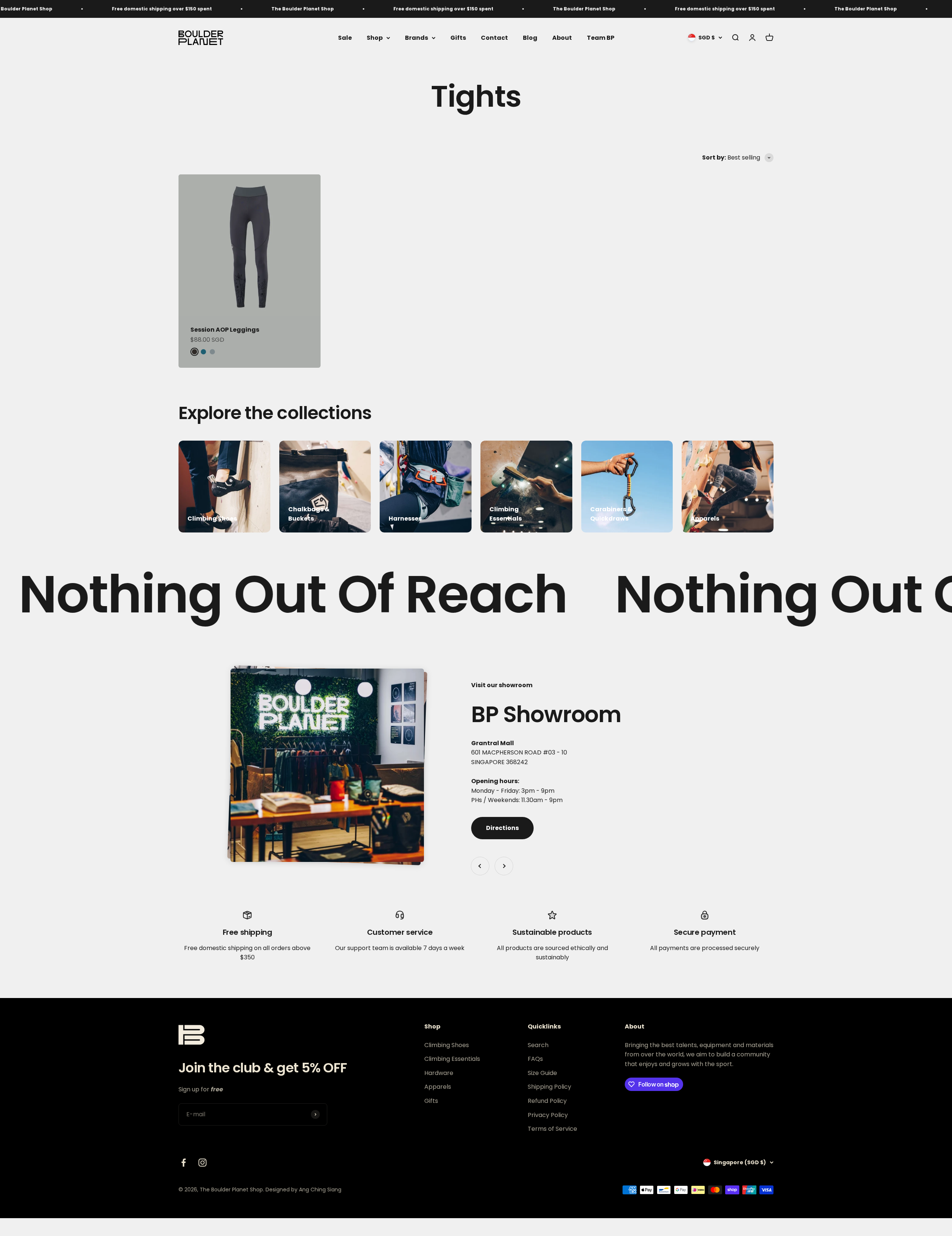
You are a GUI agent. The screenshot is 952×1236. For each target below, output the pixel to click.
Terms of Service (552, 1128)
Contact (494, 37)
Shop (375, 37)
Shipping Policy (549, 1086)
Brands (416, 37)
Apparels (437, 1086)
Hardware (438, 1073)
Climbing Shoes (446, 1045)
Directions (502, 828)
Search (538, 1045)
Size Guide (542, 1073)
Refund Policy (547, 1101)
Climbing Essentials (452, 1059)
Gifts (458, 37)
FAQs (535, 1059)
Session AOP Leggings (224, 329)
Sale (345, 37)
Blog (530, 37)
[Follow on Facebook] (183, 1163)
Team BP (600, 37)
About (562, 37)
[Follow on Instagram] (202, 1163)
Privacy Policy (548, 1115)
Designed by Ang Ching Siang (303, 1189)
